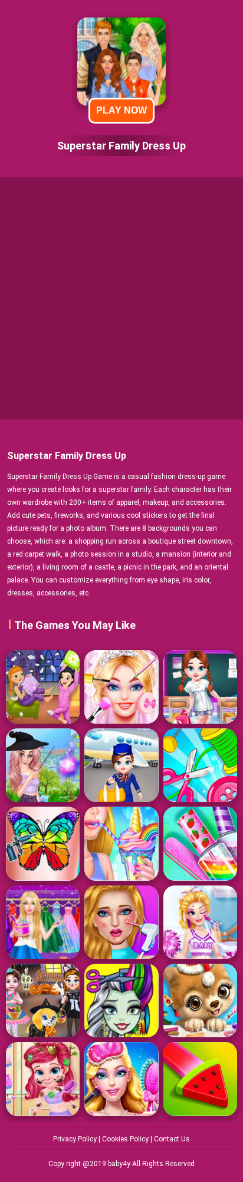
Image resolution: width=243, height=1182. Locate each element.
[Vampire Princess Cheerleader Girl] (200, 922)
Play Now (121, 110)
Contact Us (172, 1139)
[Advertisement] (121, 298)
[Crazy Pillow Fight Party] (43, 687)
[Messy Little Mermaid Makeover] (43, 1079)
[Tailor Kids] (200, 765)
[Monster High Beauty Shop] (121, 1000)
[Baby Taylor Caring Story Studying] (200, 687)
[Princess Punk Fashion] (43, 843)
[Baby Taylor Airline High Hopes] (121, 765)
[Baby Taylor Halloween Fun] (43, 1000)
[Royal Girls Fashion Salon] (43, 922)
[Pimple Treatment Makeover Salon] (121, 922)
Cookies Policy (126, 1139)
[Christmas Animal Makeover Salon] (200, 1000)
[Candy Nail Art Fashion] (200, 843)
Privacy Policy (75, 1139)
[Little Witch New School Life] (43, 765)
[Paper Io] (200, 1079)
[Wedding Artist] (121, 687)
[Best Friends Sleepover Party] (121, 1079)
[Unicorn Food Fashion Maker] (121, 843)
